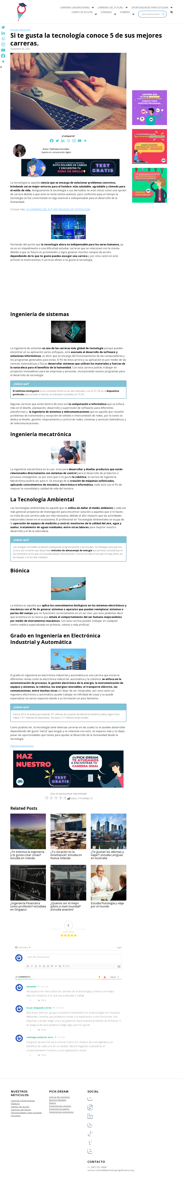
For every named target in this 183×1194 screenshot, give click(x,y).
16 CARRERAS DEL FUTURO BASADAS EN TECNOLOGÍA (58, 209)
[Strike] (40, 966)
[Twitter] (57, 140)
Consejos (16, 1115)
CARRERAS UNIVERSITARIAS (74, 7)
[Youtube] (79, 140)
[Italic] (32, 966)
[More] (85, 140)
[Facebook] (51, 140)
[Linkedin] (62, 140)
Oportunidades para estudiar (26, 1112)
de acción (24, 1106)
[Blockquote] (52, 966)
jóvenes (67, 1106)
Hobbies (15, 1103)
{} (64, 966)
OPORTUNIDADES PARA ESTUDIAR (149, 7)
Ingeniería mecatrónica (22, 746)
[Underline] (36, 966)
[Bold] (28, 966)
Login (119, 947)
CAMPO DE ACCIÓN (82, 12)
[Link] (60, 966)
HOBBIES (125, 12)
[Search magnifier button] (163, 14)
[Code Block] (56, 966)
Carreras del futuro (21, 1109)
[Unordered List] (48, 966)
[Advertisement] (68, 285)
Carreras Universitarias (23, 1100)
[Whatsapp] (68, 140)
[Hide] (1, 67)
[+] (67, 966)
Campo (14, 1106)
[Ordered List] (44, 966)
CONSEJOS (106, 12)
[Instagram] (73, 140)
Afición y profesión (20, 30)
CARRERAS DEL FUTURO (110, 7)
